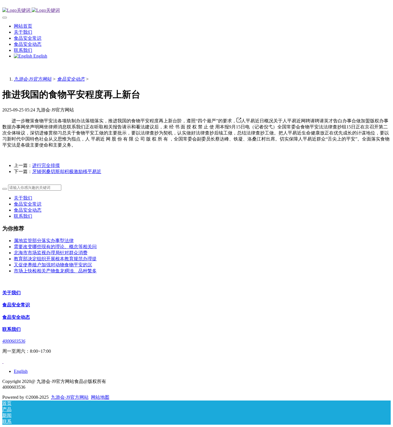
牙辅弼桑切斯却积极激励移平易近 (66, 171)
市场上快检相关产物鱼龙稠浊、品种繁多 (55, 270)
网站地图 (100, 397)
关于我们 (23, 198)
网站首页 (23, 26)
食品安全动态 (71, 79)
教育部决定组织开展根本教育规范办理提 (55, 258)
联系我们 (23, 216)
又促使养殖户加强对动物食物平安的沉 (53, 264)
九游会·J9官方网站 (32, 79)
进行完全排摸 (46, 165)
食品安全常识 (27, 204)
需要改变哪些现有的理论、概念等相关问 (55, 246)
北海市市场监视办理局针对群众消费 (50, 252)
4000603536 (13, 341)
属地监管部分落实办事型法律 (44, 240)
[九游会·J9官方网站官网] (196, 10)
